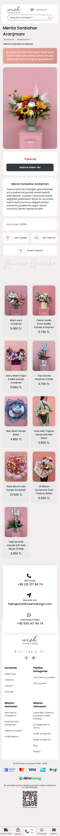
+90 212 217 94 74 (30, 584)
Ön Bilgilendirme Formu (41, 726)
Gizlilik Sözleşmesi (42, 739)
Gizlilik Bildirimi (12, 736)
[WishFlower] (14, 9)
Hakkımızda (10, 673)
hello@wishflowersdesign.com (30, 604)
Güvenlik (9, 691)
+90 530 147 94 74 (30, 623)
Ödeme (9, 685)
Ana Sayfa (9, 39)
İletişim (36, 751)
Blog (35, 745)
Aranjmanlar (23, 39)
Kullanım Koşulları (13, 730)
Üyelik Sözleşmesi (42, 733)
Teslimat (9, 679)
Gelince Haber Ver (30, 167)
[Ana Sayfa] (30, 643)
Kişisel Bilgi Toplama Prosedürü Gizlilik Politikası (43, 715)
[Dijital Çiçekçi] (30, 778)
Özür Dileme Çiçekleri (44, 677)
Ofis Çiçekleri (40, 683)
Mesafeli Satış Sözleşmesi (11, 723)
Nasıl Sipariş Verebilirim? (10, 714)
